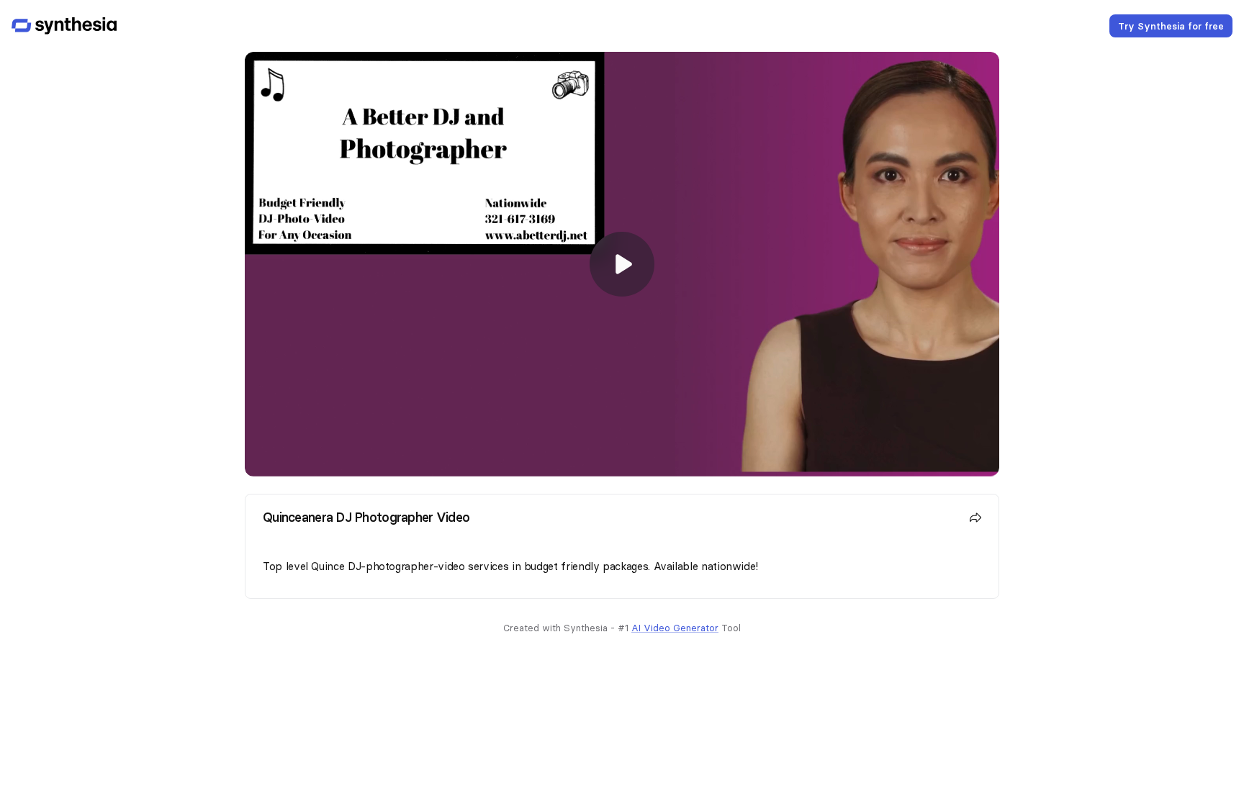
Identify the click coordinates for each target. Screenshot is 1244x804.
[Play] (622, 264)
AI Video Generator (674, 627)
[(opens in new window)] (64, 26)
